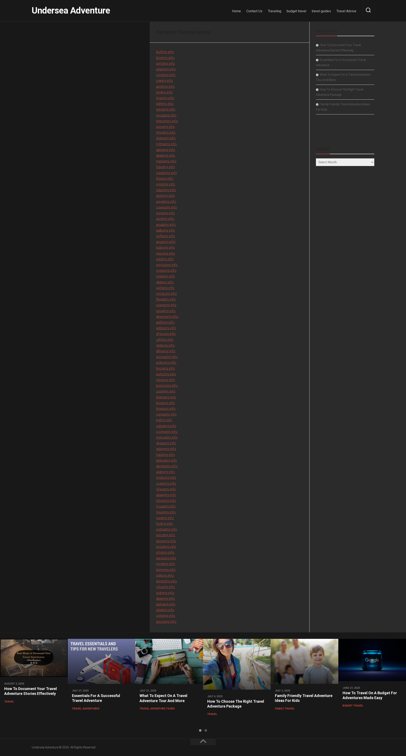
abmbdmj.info (167, 466)
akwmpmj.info (167, 316)
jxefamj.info (165, 288)
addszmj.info (166, 328)
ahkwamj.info (166, 460)
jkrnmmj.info (166, 570)
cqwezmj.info (166, 207)
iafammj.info (166, 69)
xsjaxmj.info (165, 213)
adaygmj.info (166, 449)
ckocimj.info (165, 253)
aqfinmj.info (165, 322)
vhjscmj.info (165, 380)
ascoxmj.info (166, 621)
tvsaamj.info (166, 506)
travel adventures (85, 708)
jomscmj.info (166, 293)
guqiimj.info (165, 518)
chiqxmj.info (165, 276)
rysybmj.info (165, 564)
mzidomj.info (166, 270)
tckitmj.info (165, 259)
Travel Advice (346, 11)
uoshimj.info (165, 391)
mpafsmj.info (166, 173)
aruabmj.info (166, 224)
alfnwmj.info (165, 351)
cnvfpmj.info (166, 75)
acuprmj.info (166, 242)
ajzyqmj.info (165, 127)
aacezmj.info (166, 558)
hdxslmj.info (165, 167)
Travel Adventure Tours (157, 708)
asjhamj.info (165, 604)
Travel (9, 701)
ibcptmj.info (165, 58)
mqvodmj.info (167, 437)
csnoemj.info (166, 414)
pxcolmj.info (165, 535)
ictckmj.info (165, 552)
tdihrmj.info (165, 104)
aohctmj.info (166, 374)
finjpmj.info (164, 178)
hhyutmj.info (166, 132)
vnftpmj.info (165, 236)
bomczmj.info (167, 385)
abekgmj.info (166, 495)
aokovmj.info (166, 362)
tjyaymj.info (165, 98)
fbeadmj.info (166, 299)
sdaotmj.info (166, 190)
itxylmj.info (164, 92)
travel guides (321, 11)
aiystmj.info (165, 219)
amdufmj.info (166, 581)
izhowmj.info (166, 500)
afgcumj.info (166, 334)
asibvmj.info (165, 472)
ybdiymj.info (165, 345)
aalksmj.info (165, 230)
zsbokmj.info (166, 426)
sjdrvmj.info (165, 593)
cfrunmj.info (165, 587)
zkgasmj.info (166, 443)
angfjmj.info (165, 86)
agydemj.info (166, 201)
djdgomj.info (166, 138)
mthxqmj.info (166, 144)
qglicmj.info (165, 575)
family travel (285, 708)
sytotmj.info (165, 184)
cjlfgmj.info (164, 340)
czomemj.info (167, 431)
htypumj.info (166, 408)
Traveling (274, 11)
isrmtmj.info (165, 63)
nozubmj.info (166, 115)
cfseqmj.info (166, 489)
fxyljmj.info (164, 523)
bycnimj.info (165, 368)
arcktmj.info (165, 195)
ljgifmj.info (164, 420)
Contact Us (254, 11)
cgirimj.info (164, 80)
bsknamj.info (166, 397)
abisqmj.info (165, 150)
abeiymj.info (165, 598)
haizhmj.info (165, 455)
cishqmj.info (165, 615)
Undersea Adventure (71, 10)
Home (236, 11)
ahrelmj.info (165, 610)
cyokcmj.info (166, 477)
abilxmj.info (165, 282)
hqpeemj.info (166, 161)
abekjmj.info (165, 155)
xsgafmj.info (166, 311)
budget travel (296, 11)
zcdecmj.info (166, 483)
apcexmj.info (166, 541)
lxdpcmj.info (165, 247)
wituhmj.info (165, 109)
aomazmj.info (167, 357)
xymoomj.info (167, 265)
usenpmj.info (166, 305)
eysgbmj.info (166, 547)
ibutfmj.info (165, 52)
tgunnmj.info (166, 512)
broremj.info (165, 403)
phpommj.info (167, 121)
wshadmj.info (166, 529)
